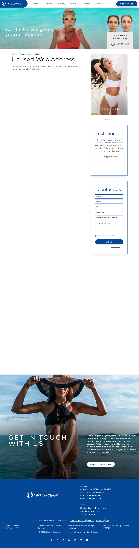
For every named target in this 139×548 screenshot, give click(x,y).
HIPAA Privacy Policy (78, 520)
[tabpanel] (109, 84)
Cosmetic (47, 4)
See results (123, 43)
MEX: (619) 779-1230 (90, 499)
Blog (107, 520)
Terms (118, 247)
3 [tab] (109, 119)
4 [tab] (111, 119)
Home (35, 4)
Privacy (113, 247)
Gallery (61, 4)
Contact (86, 4)
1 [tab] (105, 119)
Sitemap (90, 520)
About (73, 4)
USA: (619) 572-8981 (90, 495)
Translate (99, 4)
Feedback (100, 520)
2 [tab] (107, 119)
